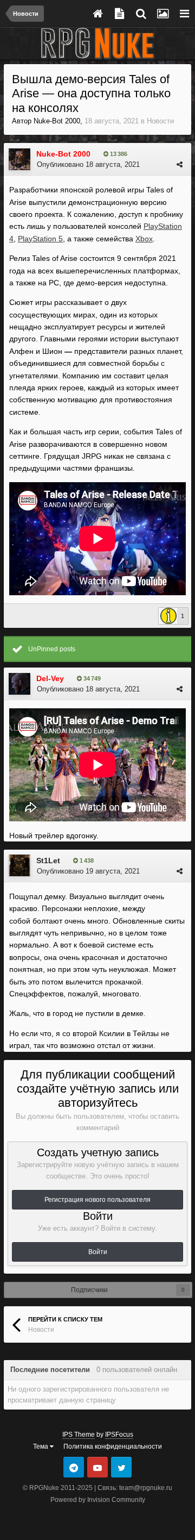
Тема (41, 1446)
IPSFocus (119, 1434)
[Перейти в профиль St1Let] (19, 865)
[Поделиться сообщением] (180, 164)
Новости (160, 121)
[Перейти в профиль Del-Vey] (19, 684)
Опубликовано (88, 164)
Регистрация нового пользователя (97, 1200)
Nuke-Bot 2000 (57, 121)
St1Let (48, 860)
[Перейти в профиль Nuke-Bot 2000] (19, 159)
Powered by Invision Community (97, 1500)
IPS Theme (78, 1434)
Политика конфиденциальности (112, 1446)
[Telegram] (73, 1467)
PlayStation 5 (40, 238)
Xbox (144, 238)
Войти (97, 1252)
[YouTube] (97, 1467)
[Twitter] (121, 1467)
